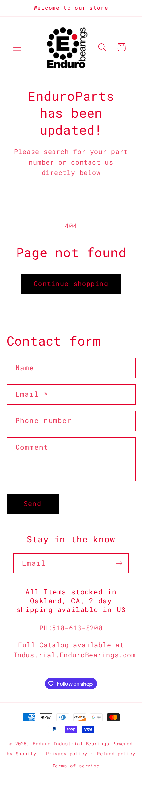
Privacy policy (66, 753)
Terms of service (76, 766)
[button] (17, 47)
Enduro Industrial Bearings (71, 743)
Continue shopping (71, 283)
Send (32, 503)
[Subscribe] (119, 563)
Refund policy (116, 753)
